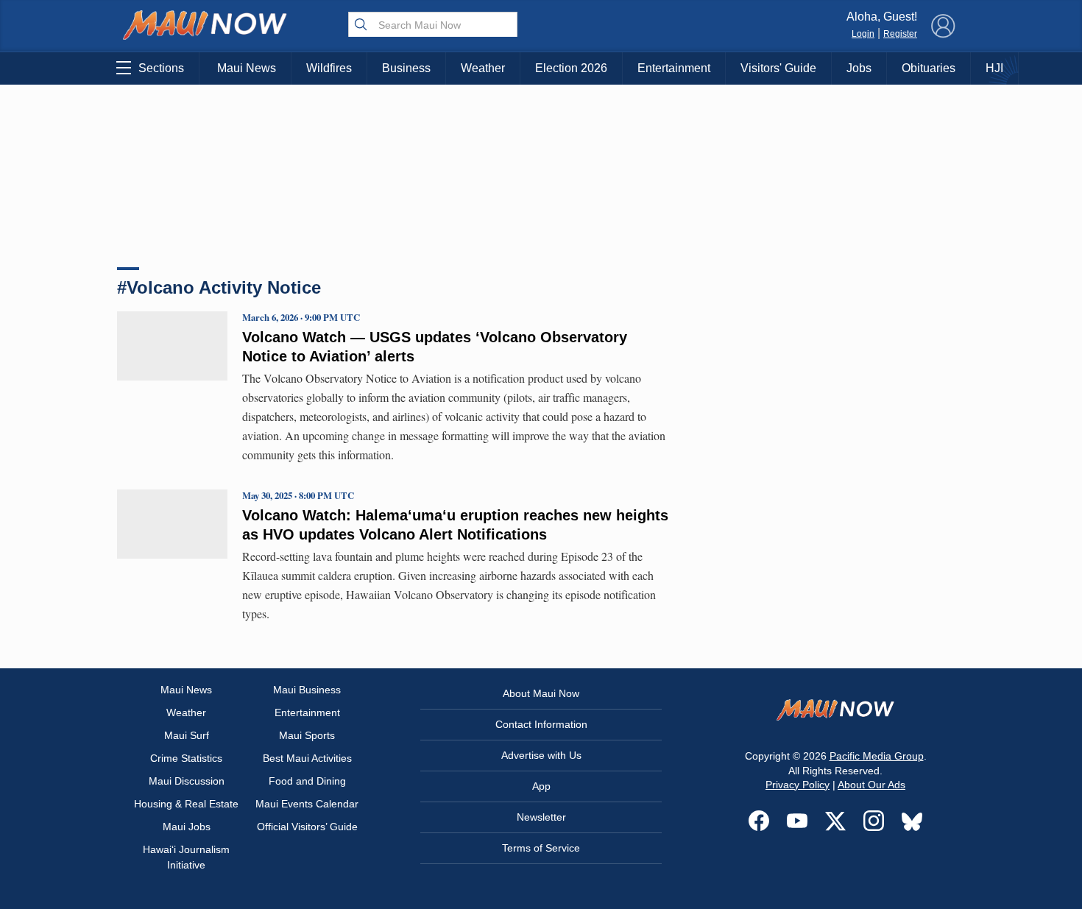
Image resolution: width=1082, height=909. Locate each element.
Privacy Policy (797, 784)
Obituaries (928, 68)
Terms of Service (541, 848)
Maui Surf (186, 735)
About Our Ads (871, 784)
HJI (994, 68)
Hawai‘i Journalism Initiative (186, 857)
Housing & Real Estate (186, 804)
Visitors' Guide (778, 68)
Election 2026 (571, 68)
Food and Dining (307, 781)
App (541, 786)
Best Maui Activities (307, 758)
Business (406, 68)
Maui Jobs (187, 826)
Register (900, 34)
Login (863, 34)
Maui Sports (307, 735)
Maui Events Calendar (306, 804)
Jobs (858, 68)
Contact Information (541, 724)
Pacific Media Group (877, 756)
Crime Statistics (186, 758)
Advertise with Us (541, 755)
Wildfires (329, 68)
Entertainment (673, 68)
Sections (161, 68)
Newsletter (541, 817)
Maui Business (307, 690)
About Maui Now (541, 693)
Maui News (246, 68)
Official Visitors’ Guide (307, 826)
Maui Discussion (186, 781)
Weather (483, 68)
